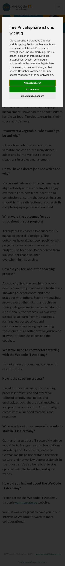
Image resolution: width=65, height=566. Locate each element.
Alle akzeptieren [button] (32, 82)
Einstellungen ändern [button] (32, 95)
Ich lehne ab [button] (32, 89)
